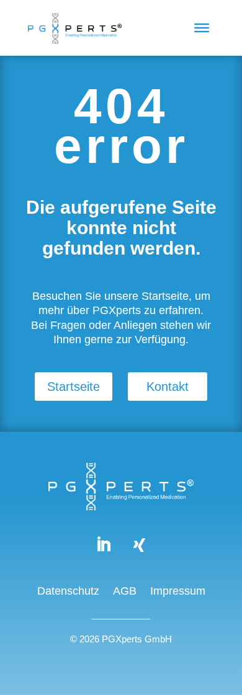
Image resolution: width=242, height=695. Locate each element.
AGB (125, 592)
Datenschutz (68, 592)
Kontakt (167, 386)
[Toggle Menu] (201, 28)
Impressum (177, 592)
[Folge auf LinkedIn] (103, 545)
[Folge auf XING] (139, 545)
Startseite (73, 386)
